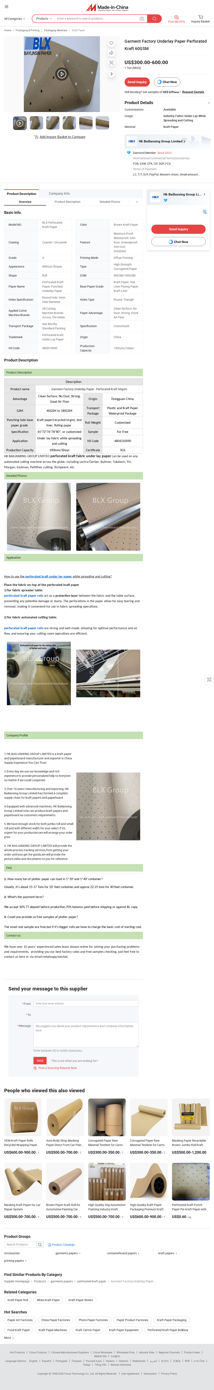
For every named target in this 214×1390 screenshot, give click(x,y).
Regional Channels (169, 1352)
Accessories (12, 1253)
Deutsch (123, 1361)
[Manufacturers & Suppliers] (107, 7)
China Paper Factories (55, 1320)
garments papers (67, 1253)
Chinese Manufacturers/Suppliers (70, 1352)
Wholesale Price (126, 1352)
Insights (115, 1356)
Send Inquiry (137, 82)
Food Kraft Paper (19, 1330)
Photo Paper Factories (93, 1320)
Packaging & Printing (27, 30)
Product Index (192, 1352)
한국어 (165, 1361)
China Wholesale (102, 1352)
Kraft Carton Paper (88, 1330)
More (7, 1338)
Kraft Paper (78, 30)
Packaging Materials (55, 30)
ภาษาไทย (199, 1361)
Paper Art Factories (20, 1320)
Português (61, 1361)
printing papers (14, 1261)
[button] (129, 202)
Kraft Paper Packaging (171, 1320)
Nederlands (138, 1361)
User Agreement (130, 1373)
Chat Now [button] (170, 82)
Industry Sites (146, 1352)
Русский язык (94, 1361)
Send (40, 1060)
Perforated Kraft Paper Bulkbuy (168, 1330)
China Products (38, 1352)
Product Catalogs (63, 1245)
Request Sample (193, 91)
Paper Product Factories (132, 1320)
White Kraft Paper (48, 1300)
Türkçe (86, 1364)
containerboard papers (122, 1253)
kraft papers (166, 1253)
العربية (153, 1361)
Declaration (150, 1373)
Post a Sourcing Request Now (55, 1068)
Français (77, 1361)
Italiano (110, 1361)
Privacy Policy (169, 1373)
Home (7, 30)
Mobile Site (100, 1356)
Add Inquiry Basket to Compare (62, 137)
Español (46, 1361)
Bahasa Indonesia (121, 1364)
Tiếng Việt (100, 1364)
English (33, 1361)
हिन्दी (187, 1361)
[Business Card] (205, 211)
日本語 (177, 1361)
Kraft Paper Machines (53, 1330)
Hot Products (17, 1352)
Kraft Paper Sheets (81, 1300)
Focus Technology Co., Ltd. (79, 1373)
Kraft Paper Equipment (124, 1330)
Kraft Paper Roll (18, 1300)
